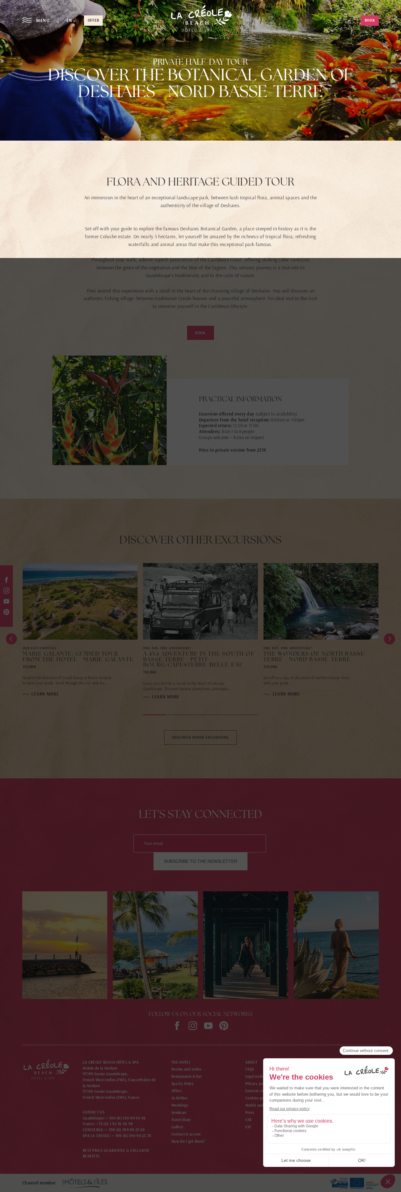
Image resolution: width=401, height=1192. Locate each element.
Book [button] (200, 332)
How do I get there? (188, 1141)
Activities (179, 1098)
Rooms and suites (186, 1069)
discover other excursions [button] (200, 737)
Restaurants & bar (186, 1076)
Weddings (179, 1105)
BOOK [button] (370, 20)
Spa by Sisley (182, 1083)
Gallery (177, 1127)
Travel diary (181, 1119)
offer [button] (93, 20)
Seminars (178, 1112)
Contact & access (186, 1134)
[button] (71, 21)
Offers (176, 1090)
